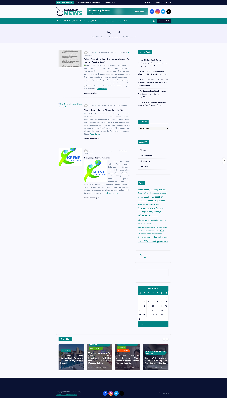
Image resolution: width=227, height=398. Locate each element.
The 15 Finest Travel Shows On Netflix (103, 113)
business (162, 192)
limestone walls (162, 223)
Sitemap (143, 153)
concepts (164, 196)
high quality (147, 214)
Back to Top (166, 396)
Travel (105, 24)
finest (98, 108)
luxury (148, 226)
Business (60, 24)
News (97, 24)
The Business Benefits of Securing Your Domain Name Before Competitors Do (152, 96)
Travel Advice (67, 351)
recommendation (104, 55)
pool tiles (157, 233)
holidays (157, 214)
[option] (71, 360)
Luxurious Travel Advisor (97, 161)
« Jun (141, 327)
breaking (154, 192)
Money (89, 24)
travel (112, 55)
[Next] (167, 341)
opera (140, 230)
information (144, 218)
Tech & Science (124, 24)
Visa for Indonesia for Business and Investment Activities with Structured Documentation (153, 85)
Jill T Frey (91, 55)
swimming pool (150, 236)
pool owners (151, 233)
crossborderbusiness (142, 203)
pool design (146, 233)
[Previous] (164, 341)
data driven (143, 207)
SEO (162, 233)
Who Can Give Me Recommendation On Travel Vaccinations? (116, 40)
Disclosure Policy (146, 158)
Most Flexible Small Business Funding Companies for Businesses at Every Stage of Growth (152, 65)
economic (154, 207)
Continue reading (91, 96)
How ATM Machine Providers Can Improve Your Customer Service (127, 363)
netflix (104, 108)
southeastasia (141, 236)
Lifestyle (79, 24)
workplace (163, 244)
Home (93, 40)
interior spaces (155, 218)
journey (154, 222)
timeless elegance (146, 240)
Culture (70, 24)
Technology (95, 353)
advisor (103, 153)
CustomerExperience (156, 203)
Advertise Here (145, 164)
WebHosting (151, 244)
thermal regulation (158, 236)
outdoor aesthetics (147, 230)
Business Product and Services (71, 347)
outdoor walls (162, 230)
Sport (113, 24)
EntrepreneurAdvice (146, 211)
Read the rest (102, 91)
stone (145, 236)
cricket (159, 199)
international (143, 223)
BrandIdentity (144, 192)
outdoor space (155, 230)
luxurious (109, 153)
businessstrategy (155, 196)
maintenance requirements (158, 226)
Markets (93, 350)
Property (150, 353)
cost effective (141, 200)
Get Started (164, 24)
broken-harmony (144, 258)
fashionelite (142, 260)
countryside (149, 200)
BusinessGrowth (145, 196)
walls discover (141, 244)
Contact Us (144, 169)
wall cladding (164, 240)
